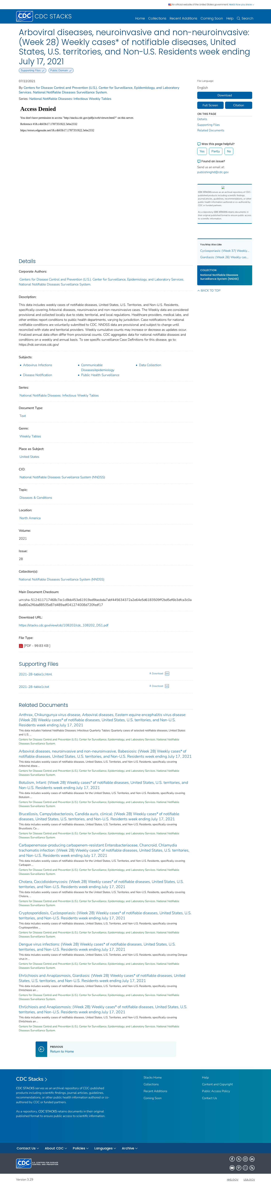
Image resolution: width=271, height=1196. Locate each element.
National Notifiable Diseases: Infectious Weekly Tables (70, 99)
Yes (202, 151)
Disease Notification (37, 375)
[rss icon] (252, 1168)
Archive (128, 1148)
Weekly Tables (30, 436)
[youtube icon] (232, 1168)
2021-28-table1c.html (35, 674)
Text (23, 416)
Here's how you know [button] (240, 4)
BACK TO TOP (210, 290)
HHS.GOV (232, 1179)
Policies (79, 1148)
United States (29, 457)
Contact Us (209, 1098)
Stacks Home (153, 1077)
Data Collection (150, 365)
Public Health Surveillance (100, 375)
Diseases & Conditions (36, 497)
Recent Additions (183, 18)
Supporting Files (208, 125)
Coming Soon (212, 18)
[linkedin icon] (252, 1159)
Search (247, 18)
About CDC (54, 1148)
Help (230, 18)
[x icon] (239, 1159)
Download (157, 673)
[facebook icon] (232, 1159)
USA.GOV (249, 1179)
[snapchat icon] (245, 1168)
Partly (215, 151)
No (229, 151)
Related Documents (210, 130)
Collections (157, 18)
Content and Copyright (217, 1084)
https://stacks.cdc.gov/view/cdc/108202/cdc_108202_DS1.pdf (63, 625)
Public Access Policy (216, 1091)
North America (30, 518)
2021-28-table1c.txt (34, 687)
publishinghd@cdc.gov (213, 172)
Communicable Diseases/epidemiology (97, 367)
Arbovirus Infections (37, 365)
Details (202, 119)
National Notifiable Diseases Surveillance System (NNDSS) (62, 477)
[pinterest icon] (239, 1168)
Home (140, 18)
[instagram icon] (245, 1159)
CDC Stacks (30, 1079)
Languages (103, 1148)
